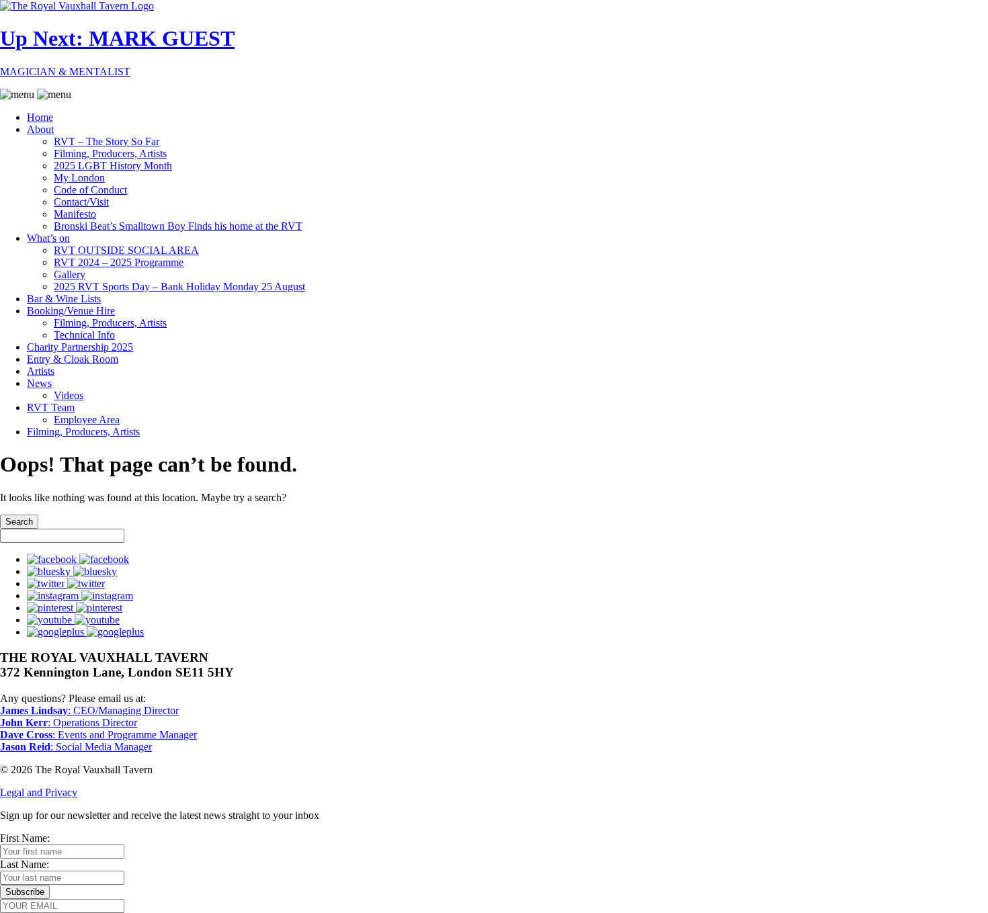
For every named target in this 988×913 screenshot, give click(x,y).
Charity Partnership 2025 (80, 347)
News (39, 383)
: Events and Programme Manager (98, 734)
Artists (40, 371)
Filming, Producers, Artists (110, 153)
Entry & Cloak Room (72, 359)
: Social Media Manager (76, 746)
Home (40, 117)
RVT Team (51, 407)
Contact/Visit (81, 202)
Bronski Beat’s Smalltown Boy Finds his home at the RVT (178, 226)
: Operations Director (68, 722)
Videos (68, 395)
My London (79, 177)
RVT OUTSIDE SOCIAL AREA (126, 250)
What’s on (48, 238)
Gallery (69, 274)
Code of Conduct (90, 189)
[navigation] (494, 263)
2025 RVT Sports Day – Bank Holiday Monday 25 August (179, 286)
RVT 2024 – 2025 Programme (118, 262)
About (40, 129)
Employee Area (87, 419)
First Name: (25, 838)
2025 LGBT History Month (113, 165)
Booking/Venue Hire (71, 310)
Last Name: (24, 864)
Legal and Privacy (38, 792)
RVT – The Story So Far (106, 141)
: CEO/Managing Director (89, 710)
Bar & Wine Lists (64, 298)
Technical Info (84, 335)
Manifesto (75, 214)
